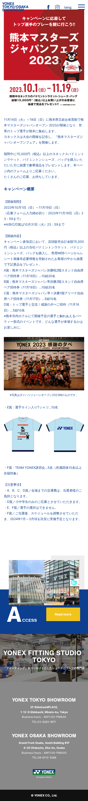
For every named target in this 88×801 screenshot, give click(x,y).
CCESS (22, 620)
